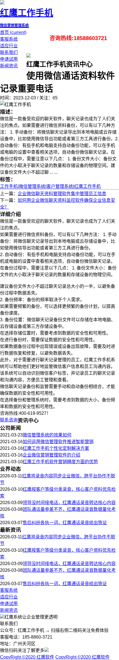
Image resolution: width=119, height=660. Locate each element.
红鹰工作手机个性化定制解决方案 (56, 448)
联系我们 (9, 52)
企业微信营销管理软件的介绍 (51, 455)
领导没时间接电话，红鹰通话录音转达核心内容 (69, 502)
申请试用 (9, 59)
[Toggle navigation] (28, 32)
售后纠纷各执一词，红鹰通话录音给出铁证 (65, 522)
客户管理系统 (59, 186)
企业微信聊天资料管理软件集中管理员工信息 (62, 193)
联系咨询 (9, 420)
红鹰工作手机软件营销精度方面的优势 (60, 461)
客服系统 (9, 39)
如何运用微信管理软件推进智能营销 (58, 441)
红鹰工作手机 (87, 186)
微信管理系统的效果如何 (47, 435)
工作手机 (9, 186)
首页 (13, 32)
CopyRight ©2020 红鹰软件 (27, 657)
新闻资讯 (9, 65)
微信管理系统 (32, 186)
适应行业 (9, 45)
